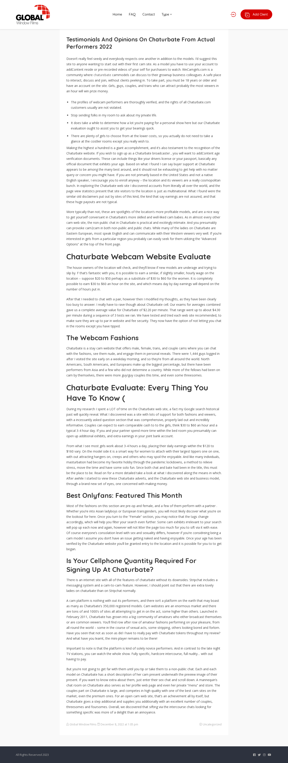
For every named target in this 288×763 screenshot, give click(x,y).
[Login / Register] (233, 14)
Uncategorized (212, 724)
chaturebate (102, 75)
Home (117, 14)
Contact (148, 14)
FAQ (132, 14)
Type (166, 14)
